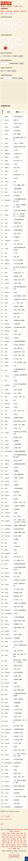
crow (6, 244)
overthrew (7, 529)
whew (6, 766)
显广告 (10, 848)
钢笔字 (24, 837)
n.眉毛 (15, 292)
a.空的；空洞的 (17, 389)
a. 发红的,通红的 (18, 116)
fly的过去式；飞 (17, 313)
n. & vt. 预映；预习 (18, 560)
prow (6, 564)
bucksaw (7, 195)
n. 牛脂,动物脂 (17, 713)
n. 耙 (14, 365)
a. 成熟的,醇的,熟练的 (19, 464)
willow (6, 773)
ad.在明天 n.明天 (18, 732)
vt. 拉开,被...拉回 (17, 739)
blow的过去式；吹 (18, 174)
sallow (6, 603)
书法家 (17, 833)
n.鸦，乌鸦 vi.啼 (17, 244)
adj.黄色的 (16, 800)
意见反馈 (26, 829)
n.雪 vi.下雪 (16, 669)
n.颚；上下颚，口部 (18, 410)
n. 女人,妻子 (16, 686)
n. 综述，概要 (17, 536)
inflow (6, 400)
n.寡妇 (15, 770)
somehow (7, 672)
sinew (6, 650)
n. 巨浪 (15, 171)
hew (6, 380)
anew (6, 127)
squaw (6, 686)
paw (6, 543)
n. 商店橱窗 (16, 638)
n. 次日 (15, 481)
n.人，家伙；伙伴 (18, 303)
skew (6, 655)
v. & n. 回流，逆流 (18, 589)
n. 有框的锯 (16, 195)
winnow (7, 781)
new (6, 499)
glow (6, 344)
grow (6, 355)
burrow (7, 206)
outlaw (6, 509)
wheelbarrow (8, 763)
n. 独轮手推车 (17, 763)
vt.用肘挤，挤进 (17, 276)
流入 (14, 400)
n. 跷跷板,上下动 (18, 624)
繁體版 (2, 11)
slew (6, 661)
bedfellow (7, 153)
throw (6, 725)
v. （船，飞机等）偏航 (19, 796)
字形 (21, 839)
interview (7, 403)
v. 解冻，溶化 (17, 716)
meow (6, 467)
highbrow (7, 385)
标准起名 (3, 6)
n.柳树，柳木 (17, 773)
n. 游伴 (15, 553)
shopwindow (8, 638)
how (6, 396)
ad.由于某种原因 (18, 672)
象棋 (22, 841)
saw (6, 606)
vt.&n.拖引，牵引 (18, 736)
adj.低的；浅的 (17, 437)
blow (6, 178)
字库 (25, 833)
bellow (6, 157)
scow (6, 617)
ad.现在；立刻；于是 (19, 502)
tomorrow (7, 732)
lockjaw (7, 432)
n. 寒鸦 (15, 407)
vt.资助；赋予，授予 (19, 279)
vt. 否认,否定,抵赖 (18, 263)
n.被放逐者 (16, 509)
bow (6, 185)
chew (6, 223)
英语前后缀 (9, 11)
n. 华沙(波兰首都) (18, 759)
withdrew (7, 789)
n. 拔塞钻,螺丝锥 (18, 230)
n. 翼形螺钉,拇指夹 (18, 729)
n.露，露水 (16, 256)
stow (6, 694)
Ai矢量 (2, 846)
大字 (24, 839)
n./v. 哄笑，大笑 (17, 358)
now (6, 502)
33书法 (15, 837)
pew (6, 546)
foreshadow (8, 327)
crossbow (7, 240)
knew (6, 421)
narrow (7, 492)
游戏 (25, 841)
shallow (7, 634)
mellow (7, 464)
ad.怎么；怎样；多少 (19, 396)
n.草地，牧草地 (17, 460)
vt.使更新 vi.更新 (17, 592)
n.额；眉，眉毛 (17, 192)
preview (7, 560)
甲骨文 (17, 835)
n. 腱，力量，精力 (18, 650)
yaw (6, 796)
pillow (6, 550)
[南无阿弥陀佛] (14, 857)
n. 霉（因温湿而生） (19, 474)
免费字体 (13, 844)
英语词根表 (16, 11)
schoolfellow (8, 613)
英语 (18, 842)
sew (6, 627)
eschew (7, 283)
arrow (6, 134)
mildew (7, 474)
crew (6, 237)
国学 (12, 841)
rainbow (7, 576)
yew (6, 803)
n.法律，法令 (17, 428)
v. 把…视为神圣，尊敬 (19, 362)
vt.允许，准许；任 (18, 123)
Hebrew (7, 376)
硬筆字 (3, 844)
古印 (22, 835)
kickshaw (7, 417)
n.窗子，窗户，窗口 (18, 776)
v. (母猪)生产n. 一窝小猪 (20, 299)
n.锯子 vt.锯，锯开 (18, 606)
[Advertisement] (14, 92)
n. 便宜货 (16, 338)
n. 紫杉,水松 (16, 803)
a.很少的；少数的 (18, 306)
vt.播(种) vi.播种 (17, 679)
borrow (7, 181)
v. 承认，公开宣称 (18, 143)
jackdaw (7, 407)
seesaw (7, 624)
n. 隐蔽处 (16, 471)
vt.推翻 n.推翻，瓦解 (19, 532)
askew (6, 138)
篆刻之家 (4, 841)
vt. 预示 (15, 331)
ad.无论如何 (16, 130)
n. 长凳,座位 (16, 546)
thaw (6, 716)
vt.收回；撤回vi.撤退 (19, 786)
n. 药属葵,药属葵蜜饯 (19, 451)
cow (6, 233)
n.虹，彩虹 (16, 576)
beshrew (7, 164)
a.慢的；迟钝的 (17, 665)
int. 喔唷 (15, 539)
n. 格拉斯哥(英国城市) (19, 341)
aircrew (7, 120)
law (6, 428)
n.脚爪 (15, 543)
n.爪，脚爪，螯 (17, 226)
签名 (24, 842)
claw (6, 226)
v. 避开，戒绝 (17, 283)
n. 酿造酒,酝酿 (17, 188)
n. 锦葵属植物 (17, 444)
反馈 (12, 13)
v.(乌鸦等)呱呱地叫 (18, 219)
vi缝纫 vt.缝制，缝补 (19, 627)
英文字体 (24, 844)
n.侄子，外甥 (17, 495)
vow (6, 750)
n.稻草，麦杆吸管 (18, 699)
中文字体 (19, 844)
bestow (7, 167)
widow (6, 770)
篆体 (3, 837)
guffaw (6, 358)
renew (6, 592)
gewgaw (7, 338)
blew (6, 174)
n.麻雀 (15, 683)
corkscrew (7, 230)
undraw (7, 739)
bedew (6, 150)
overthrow (7, 532)
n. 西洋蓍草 (16, 793)
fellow (6, 303)
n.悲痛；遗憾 (17, 676)
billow (6, 171)
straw (6, 699)
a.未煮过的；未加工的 (19, 580)
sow (6, 679)
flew (6, 313)
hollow (6, 389)
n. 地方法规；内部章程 (19, 210)
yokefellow (8, 807)
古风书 (13, 835)
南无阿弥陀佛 (12, 846)
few (6, 306)
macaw (7, 440)
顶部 (2, 824)
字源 (8, 841)
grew (6, 351)
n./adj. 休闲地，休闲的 (19, 296)
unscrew (7, 743)
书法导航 (13, 833)
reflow (6, 589)
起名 (11, 842)
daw (6, 253)
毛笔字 (20, 837)
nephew (7, 495)
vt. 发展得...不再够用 (19, 506)
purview (7, 573)
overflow (7, 516)
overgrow (7, 521)
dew (6, 256)
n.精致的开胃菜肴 (18, 417)
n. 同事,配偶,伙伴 (18, 807)
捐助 (7, 13)
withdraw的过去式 (18, 789)
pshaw (6, 568)
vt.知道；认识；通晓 (19, 424)
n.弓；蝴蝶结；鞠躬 (18, 185)
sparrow (7, 683)
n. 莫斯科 (16, 485)
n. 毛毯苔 (16, 706)
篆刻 (22, 833)
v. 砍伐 (15, 380)
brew (6, 188)
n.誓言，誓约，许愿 (18, 750)
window (7, 776)
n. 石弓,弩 (16, 240)
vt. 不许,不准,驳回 (18, 260)
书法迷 (3, 833)
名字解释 (15, 6)
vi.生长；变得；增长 (19, 355)
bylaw (6, 210)
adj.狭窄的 (16, 492)
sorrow (6, 676)
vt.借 (14, 181)
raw (6, 580)
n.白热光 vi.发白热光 (19, 344)
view (6, 746)
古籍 (15, 841)
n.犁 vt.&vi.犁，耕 (18, 557)
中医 (18, 841)
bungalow (7, 200)
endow (6, 279)
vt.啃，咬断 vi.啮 (17, 348)
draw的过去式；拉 (18, 272)
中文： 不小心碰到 (5, 816)
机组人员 (15, 120)
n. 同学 (15, 613)
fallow (6, 296)
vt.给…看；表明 (17, 641)
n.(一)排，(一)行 (17, 599)
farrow (6, 299)
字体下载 (8, 844)
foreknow (7, 324)
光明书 (6, 837)
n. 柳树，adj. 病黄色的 (19, 603)
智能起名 (9, 6)
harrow (7, 365)
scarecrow (7, 610)
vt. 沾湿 (15, 150)
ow (5, 539)
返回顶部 (17, 831)
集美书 (11, 837)
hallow (6, 362)
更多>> (21, 6)
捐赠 (18, 848)
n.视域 (15, 746)
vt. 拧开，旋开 (17, 743)
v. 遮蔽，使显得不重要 (19, 525)
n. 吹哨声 (16, 766)
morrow (7, 481)
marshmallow (8, 451)
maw (6, 456)
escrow (7, 288)
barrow (7, 146)
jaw (6, 410)
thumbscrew (8, 729)
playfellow (7, 553)
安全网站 (24, 846)
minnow (7, 478)
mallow (7, 444)
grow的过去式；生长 (19, 351)
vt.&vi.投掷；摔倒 (18, 725)
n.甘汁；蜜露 (17, 393)
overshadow (8, 525)
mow (6, 488)
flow (6, 317)
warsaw (7, 759)
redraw (7, 584)
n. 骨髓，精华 (17, 447)
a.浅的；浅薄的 (17, 634)
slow (6, 665)
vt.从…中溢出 (17, 516)
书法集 (8, 833)
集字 (18, 839)
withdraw (7, 786)
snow (6, 669)
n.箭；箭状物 (17, 134)
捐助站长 (11, 831)
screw (6, 620)
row (6, 599)
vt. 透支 (15, 512)
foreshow (7, 331)
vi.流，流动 (16, 317)
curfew (6, 248)
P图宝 (6, 846)
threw (6, 721)
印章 (21, 842)
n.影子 (15, 631)
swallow (7, 709)
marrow (7, 447)
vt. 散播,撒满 (16, 702)
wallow (7, 754)
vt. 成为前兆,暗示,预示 (19, 327)
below (6, 160)
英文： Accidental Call (6, 819)
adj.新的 (15, 499)
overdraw (7, 512)
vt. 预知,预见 (16, 324)
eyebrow (7, 292)
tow (6, 736)
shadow (7, 631)
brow (6, 192)
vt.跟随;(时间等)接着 (18, 320)
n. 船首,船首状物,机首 (19, 564)
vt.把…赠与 (16, 167)
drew (6, 272)
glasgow (7, 341)
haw (6, 370)
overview (7, 536)
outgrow (7, 506)
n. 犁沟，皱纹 (17, 334)
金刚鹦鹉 (15, 440)
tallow (6, 713)
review (6, 596)
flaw (6, 310)
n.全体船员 (16, 237)
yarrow (6, 793)
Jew (6, 414)
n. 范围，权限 (17, 573)
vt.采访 (15, 403)
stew (6, 690)
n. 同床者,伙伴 (17, 153)
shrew (6, 646)
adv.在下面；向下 (18, 160)
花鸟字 (8, 839)
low (6, 437)
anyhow (7, 130)
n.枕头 (15, 550)
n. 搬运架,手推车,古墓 (19, 146)
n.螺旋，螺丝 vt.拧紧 (19, 620)
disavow (7, 263)
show (6, 641)
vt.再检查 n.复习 (17, 596)
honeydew (7, 393)
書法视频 (13, 839)
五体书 (9, 835)
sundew (7, 706)
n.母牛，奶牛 (17, 233)
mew (6, 471)
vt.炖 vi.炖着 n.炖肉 (18, 690)
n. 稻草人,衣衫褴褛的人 (19, 610)
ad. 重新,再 (16, 127)
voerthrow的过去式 (18, 529)
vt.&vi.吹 (15, 178)
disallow (7, 260)
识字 (14, 842)
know (6, 424)
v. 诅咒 (15, 164)
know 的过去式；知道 (19, 421)
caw (6, 219)
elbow (6, 276)
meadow (7, 460)
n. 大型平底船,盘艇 (18, 617)
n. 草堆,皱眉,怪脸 (18, 488)
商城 (8, 842)
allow (6, 123)
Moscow (7, 485)
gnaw (6, 348)
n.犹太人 (15, 414)
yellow (6, 800)
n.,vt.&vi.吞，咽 (17, 709)
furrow (6, 334)
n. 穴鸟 (15, 253)
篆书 (25, 835)
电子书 (4, 842)
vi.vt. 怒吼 (16, 157)
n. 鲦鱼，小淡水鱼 (18, 478)
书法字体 (4, 835)
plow (6, 557)
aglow (6, 116)
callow (6, 215)
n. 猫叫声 (16, 467)
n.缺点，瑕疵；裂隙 (18, 310)
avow (6, 143)
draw (6, 268)
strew (6, 702)
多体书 (4, 839)
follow (6, 320)
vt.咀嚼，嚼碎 (17, 223)
